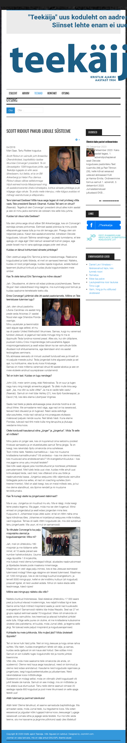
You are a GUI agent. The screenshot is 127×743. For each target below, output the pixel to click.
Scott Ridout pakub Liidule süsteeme (38, 131)
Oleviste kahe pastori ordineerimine (102, 142)
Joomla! (10, 737)
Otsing (65, 93)
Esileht (13, 93)
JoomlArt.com (87, 734)
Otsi (11, 110)
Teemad (38, 93)
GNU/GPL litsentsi (57, 737)
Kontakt (52, 93)
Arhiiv (25, 93)
